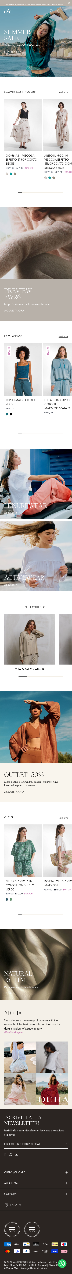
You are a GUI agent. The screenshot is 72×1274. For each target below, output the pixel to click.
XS (11, 146)
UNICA (62, 872)
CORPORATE (11, 1194)
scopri (9, 993)
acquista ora (14, 792)
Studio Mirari (40, 1268)
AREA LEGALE (12, 1183)
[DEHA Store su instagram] (10, 1154)
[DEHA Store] (7, 11)
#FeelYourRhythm (13, 1032)
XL (36, 146)
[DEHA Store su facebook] (5, 1154)
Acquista (10, 585)
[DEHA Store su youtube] (16, 1154)
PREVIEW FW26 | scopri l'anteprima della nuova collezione (36, 4)
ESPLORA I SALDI (14, 52)
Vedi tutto (63, 92)
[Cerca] (51, 11)
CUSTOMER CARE (14, 1172)
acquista (10, 513)
